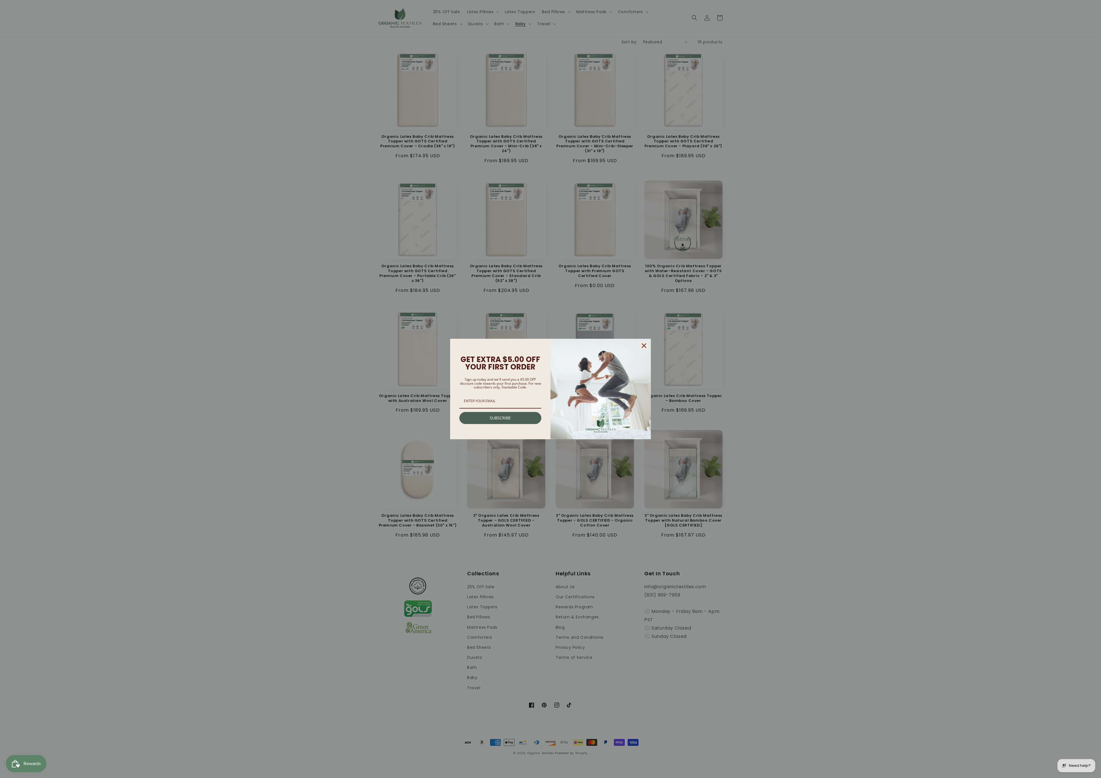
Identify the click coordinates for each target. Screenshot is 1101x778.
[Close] (644, 346)
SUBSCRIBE (500, 418)
